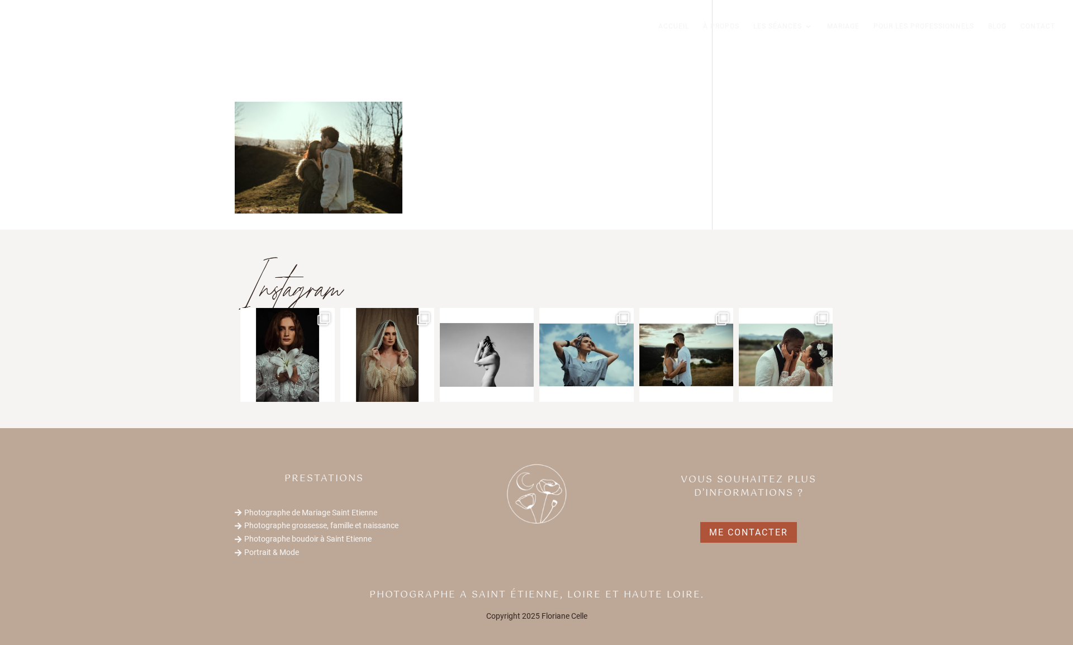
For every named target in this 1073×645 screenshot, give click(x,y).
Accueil (673, 26)
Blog (997, 26)
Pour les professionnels (923, 26)
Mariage (843, 26)
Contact (1037, 26)
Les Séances (777, 26)
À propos (721, 26)
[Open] (287, 355)
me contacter (748, 532)
